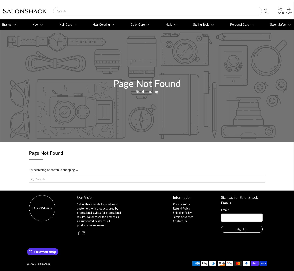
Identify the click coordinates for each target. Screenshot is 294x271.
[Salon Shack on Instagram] (83, 234)
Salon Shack (43, 263)
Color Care (138, 24)
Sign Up (242, 229)
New (35, 24)
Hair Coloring (101, 24)
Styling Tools (201, 24)
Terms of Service (183, 217)
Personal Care (239, 24)
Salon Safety (278, 24)
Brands (7, 24)
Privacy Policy (181, 204)
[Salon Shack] (24, 11)
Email (225, 210)
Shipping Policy (182, 212)
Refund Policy (181, 208)
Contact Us (180, 221)
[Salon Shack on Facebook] (79, 234)
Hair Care (65, 24)
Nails (169, 24)
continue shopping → (65, 170)
